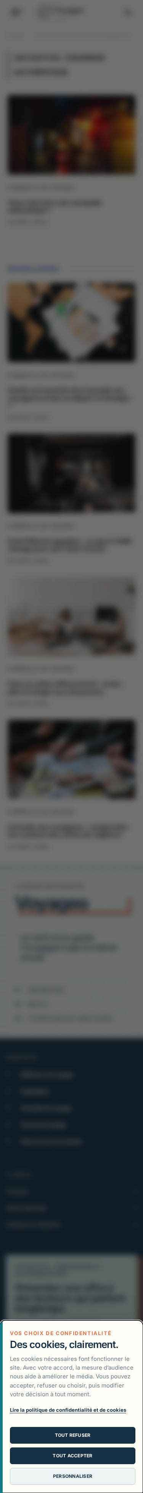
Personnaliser (72, 1476)
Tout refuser (73, 1435)
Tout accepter (72, 1455)
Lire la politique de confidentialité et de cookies (68, 1410)
